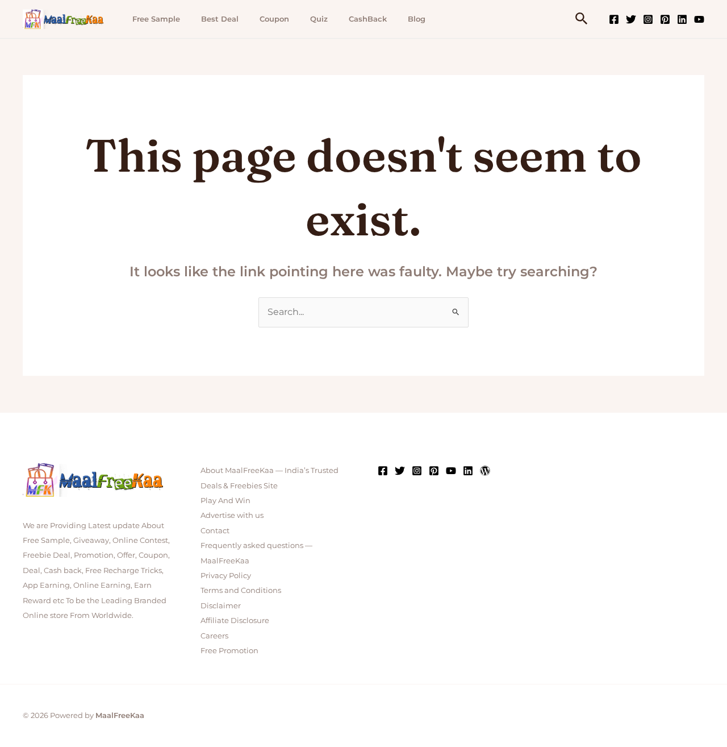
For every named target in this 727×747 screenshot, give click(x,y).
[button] (581, 19)
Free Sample (156, 18)
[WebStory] (485, 471)
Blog (416, 18)
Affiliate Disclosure (234, 620)
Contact (214, 530)
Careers (214, 635)
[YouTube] (699, 19)
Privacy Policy (225, 575)
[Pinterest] (665, 19)
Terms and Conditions (240, 590)
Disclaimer (220, 605)
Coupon (274, 18)
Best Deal (220, 18)
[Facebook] (614, 19)
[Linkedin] (682, 19)
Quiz (319, 18)
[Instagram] (648, 19)
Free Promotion (229, 650)
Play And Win (225, 500)
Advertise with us (232, 515)
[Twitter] (631, 19)
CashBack (368, 18)
